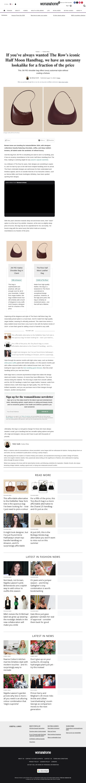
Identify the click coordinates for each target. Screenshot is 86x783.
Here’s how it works (63, 82)
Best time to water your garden (39, 15)
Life (48, 10)
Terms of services (26, 416)
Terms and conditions (60, 758)
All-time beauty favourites (36, 728)
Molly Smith (35, 78)
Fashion (9, 10)
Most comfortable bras (54, 737)
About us (21, 758)
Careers (54, 761)
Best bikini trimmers (53, 728)
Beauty (17, 10)
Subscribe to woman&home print (74, 729)
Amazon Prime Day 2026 (18, 15)
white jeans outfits (10, 363)
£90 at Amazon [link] (16, 280)
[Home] (4, 10)
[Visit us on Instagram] (80, 3)
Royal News (57, 10)
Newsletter (51, 140)
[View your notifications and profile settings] (15, 4)
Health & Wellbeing (37, 10)
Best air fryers (52, 731)
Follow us (42, 140)
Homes (25, 10)
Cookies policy (45, 761)
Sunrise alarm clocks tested (37, 731)
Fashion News (46, 51)
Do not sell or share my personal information (43, 764)
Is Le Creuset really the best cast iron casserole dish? (37, 735)
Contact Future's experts (34, 758)
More (78, 10)
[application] (29, 198)
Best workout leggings (54, 734)
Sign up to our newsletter (73, 732)
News (58, 78)
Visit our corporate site (65, 777)
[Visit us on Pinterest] (82, 3)
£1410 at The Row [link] (42, 280)
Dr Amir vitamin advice (59, 15)
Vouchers (32, 742)
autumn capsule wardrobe (39, 160)
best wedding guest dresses (32, 368)
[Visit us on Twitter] (77, 3)
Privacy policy (34, 761)
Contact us (48, 758)
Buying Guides (68, 10)
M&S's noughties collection (78, 15)
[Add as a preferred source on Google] (43, 771)
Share (8, 140)
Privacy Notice (9, 417)
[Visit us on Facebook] (75, 3)
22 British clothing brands (37, 739)
